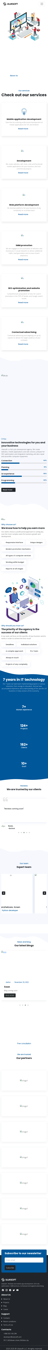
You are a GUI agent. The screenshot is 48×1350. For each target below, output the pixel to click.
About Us (14, 75)
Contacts (33, 75)
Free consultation (24, 1043)
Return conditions (9, 1321)
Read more (8, 490)
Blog (4, 1306)
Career (5, 1309)
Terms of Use (8, 1325)
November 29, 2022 (21, 982)
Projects (6, 1302)
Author (8, 982)
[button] (18, 832)
